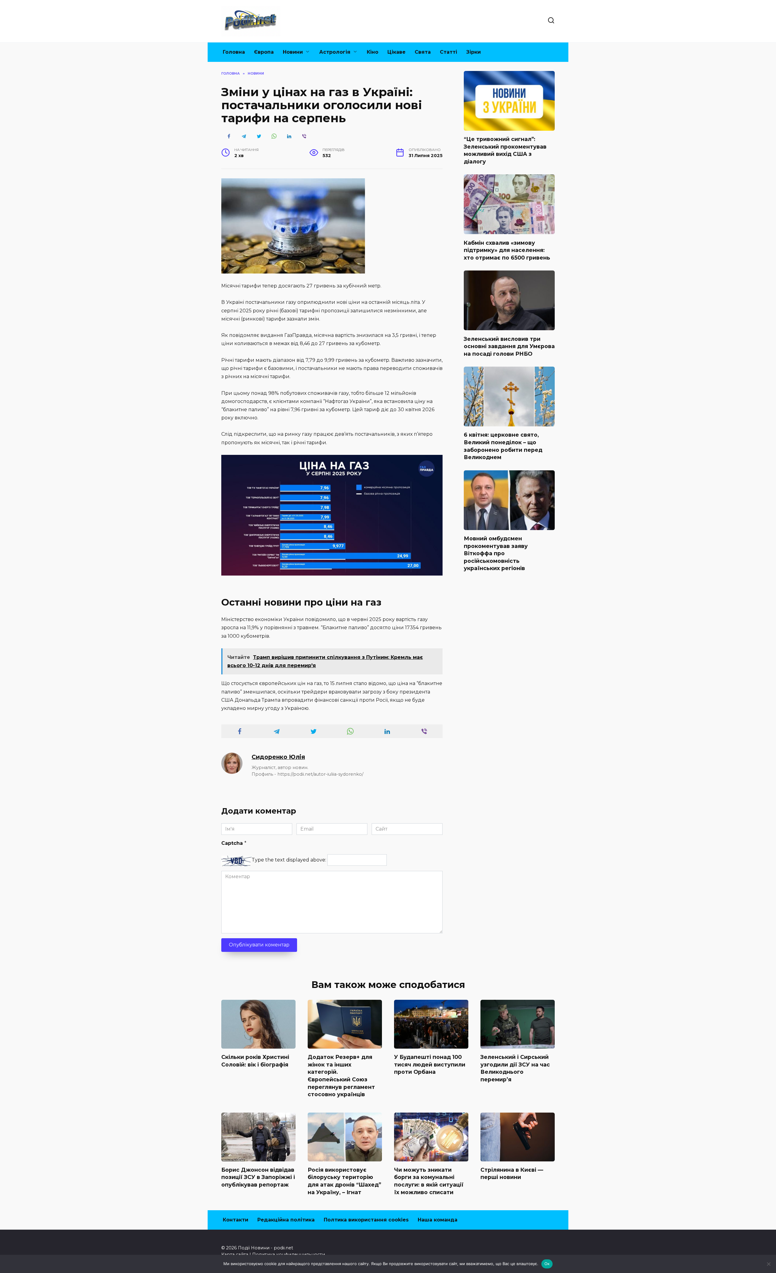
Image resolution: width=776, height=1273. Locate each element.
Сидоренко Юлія (278, 757)
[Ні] (768, 1264)
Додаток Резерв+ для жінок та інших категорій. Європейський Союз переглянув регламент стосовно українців (341, 1075)
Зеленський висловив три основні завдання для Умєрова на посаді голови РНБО (509, 346)
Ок (547, 1263)
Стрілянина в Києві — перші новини (511, 1174)
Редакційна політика (286, 1220)
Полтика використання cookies (366, 1220)
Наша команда (437, 1220)
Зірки (473, 52)
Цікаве (396, 52)
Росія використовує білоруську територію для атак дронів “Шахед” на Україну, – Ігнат (344, 1181)
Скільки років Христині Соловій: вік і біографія (255, 1061)
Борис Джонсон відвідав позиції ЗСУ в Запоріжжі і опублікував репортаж (258, 1177)
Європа (264, 52)
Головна (234, 52)
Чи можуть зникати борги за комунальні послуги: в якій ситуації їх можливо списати (428, 1181)
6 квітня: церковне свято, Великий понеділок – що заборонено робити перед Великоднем (503, 446)
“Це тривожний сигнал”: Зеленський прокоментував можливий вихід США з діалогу (505, 150)
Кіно (372, 52)
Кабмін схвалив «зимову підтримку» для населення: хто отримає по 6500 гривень (507, 249)
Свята (423, 52)
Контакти (235, 1220)
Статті (448, 52)
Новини (293, 52)
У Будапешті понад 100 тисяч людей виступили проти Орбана (429, 1064)
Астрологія (334, 52)
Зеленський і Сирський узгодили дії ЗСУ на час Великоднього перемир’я (515, 1068)
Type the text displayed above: (289, 860)
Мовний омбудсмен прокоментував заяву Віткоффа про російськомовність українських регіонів (496, 553)
